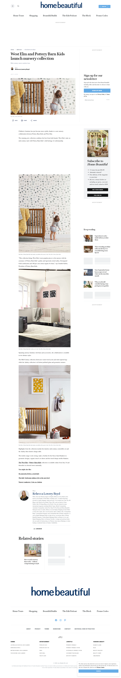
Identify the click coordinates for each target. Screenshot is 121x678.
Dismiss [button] (98, 671)
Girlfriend (96, 655)
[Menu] (13, 6)
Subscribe (57, 629)
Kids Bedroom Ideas (29, 49)
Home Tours (18, 15)
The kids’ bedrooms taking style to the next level (34, 478)
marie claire (97, 645)
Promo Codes (102, 15)
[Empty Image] (88, 261)
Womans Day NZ (44, 647)
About (28, 629)
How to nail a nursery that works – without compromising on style (32, 561)
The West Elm (23, 462)
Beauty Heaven (98, 650)
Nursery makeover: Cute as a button (30, 482)
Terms (46, 629)
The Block (86, 15)
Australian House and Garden (20, 645)
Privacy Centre (100, 667)
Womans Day (43, 645)
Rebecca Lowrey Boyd (22, 69)
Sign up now (97, 90)
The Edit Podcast (69, 15)
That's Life (43, 655)
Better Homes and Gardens (19, 650)
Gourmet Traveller (72, 653)
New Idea (42, 653)
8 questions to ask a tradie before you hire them (102, 238)
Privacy (38, 629)
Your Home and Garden (18, 653)
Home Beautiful (15, 647)
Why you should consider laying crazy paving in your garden (102, 284)
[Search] (18, 6)
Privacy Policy (101, 94)
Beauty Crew (97, 653)
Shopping (33, 15)
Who (41, 650)
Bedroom (19, 49)
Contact (68, 629)
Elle (94, 647)
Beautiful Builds (50, 15)
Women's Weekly (71, 645)
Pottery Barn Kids (35, 462)
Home (12, 49)
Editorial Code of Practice (85, 629)
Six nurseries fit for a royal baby (29, 474)
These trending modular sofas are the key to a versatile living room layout (102, 249)
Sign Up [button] (104, 6)
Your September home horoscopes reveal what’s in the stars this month (102, 273)
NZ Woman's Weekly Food (74, 650)
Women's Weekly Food (73, 647)
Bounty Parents (71, 655)
